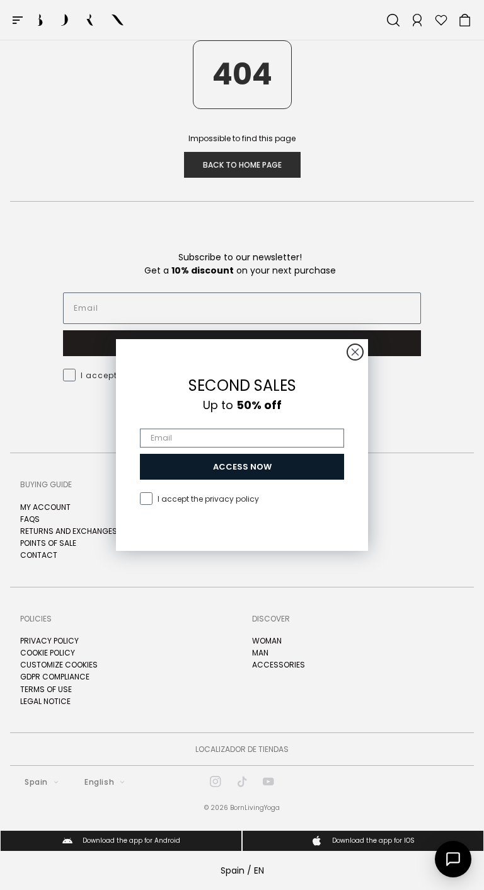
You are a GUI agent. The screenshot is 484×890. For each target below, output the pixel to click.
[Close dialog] (355, 352)
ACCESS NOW (242, 467)
